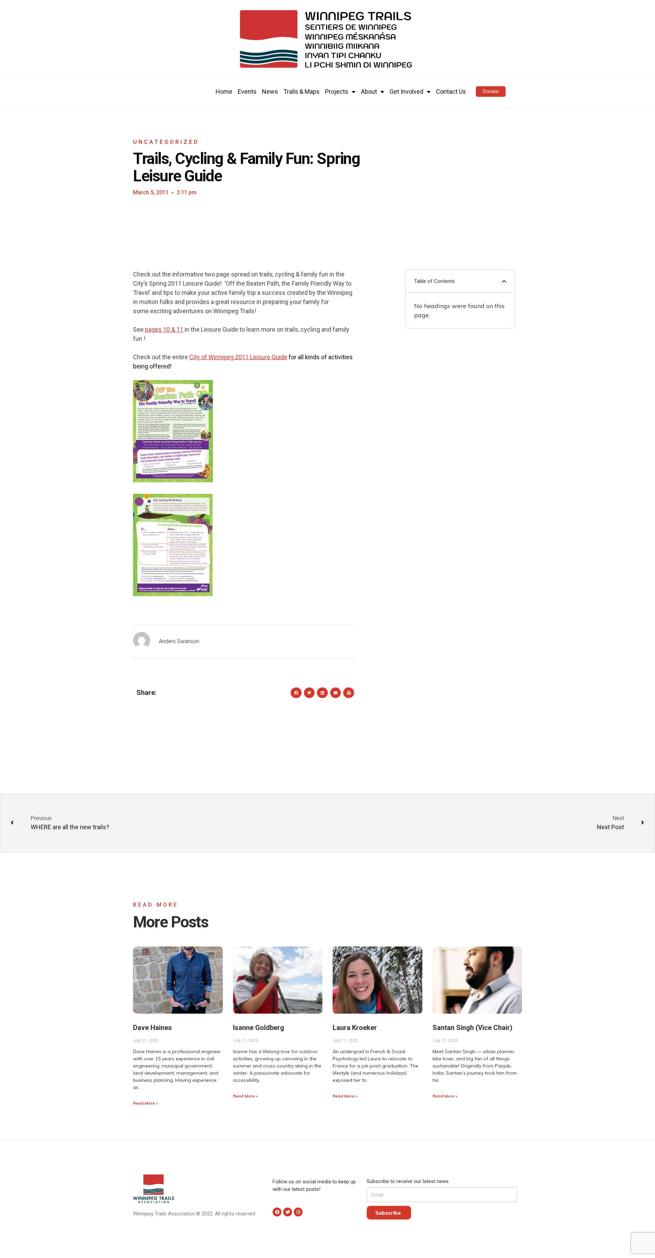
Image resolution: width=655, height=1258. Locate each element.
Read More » (145, 1103)
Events (247, 91)
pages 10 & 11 (164, 329)
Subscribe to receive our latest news (408, 1181)
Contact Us (451, 91)
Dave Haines (152, 1028)
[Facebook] (277, 1212)
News (270, 91)
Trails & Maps (301, 91)
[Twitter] (287, 1212)
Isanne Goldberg (258, 1028)
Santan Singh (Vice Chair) (472, 1028)
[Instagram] (298, 1212)
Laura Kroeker (355, 1028)
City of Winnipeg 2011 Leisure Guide (238, 357)
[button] (491, 91)
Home (224, 91)
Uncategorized (166, 142)
